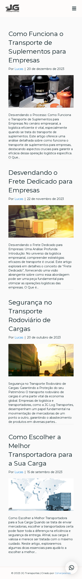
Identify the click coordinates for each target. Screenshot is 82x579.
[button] (71, 567)
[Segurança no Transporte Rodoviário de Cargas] (41, 360)
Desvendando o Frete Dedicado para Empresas (40, 181)
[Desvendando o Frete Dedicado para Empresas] (41, 221)
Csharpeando (63, 573)
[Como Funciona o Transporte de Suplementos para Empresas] (41, 91)
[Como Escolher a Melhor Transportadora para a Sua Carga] (41, 494)
